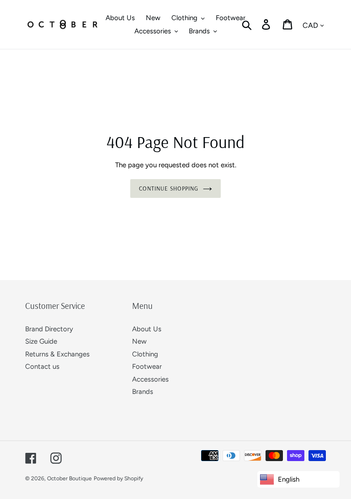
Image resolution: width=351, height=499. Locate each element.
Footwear (147, 366)
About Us (146, 329)
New (139, 341)
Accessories (150, 379)
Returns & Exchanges (57, 354)
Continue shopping (169, 188)
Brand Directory (49, 329)
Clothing (145, 354)
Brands (142, 392)
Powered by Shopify (118, 478)
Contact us (42, 366)
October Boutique (69, 478)
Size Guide (41, 341)
